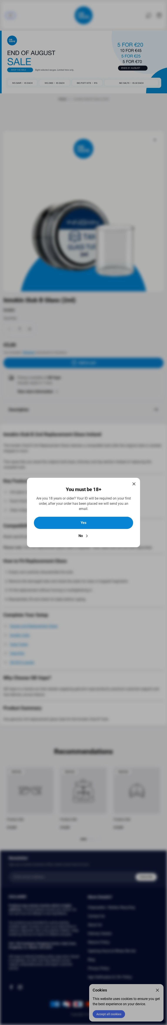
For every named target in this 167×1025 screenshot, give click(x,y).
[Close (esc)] (134, 483)
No (80, 536)
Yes (83, 523)
